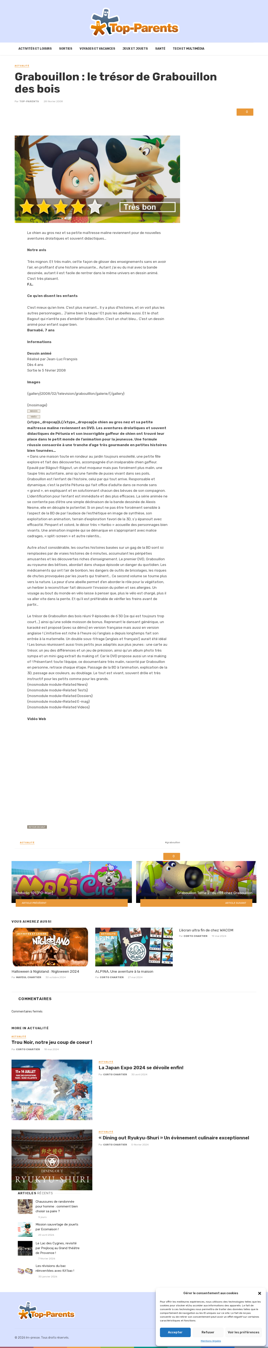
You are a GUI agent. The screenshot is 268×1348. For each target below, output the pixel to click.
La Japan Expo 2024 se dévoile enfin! (141, 1067)
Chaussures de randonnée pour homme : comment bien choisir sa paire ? (57, 1206)
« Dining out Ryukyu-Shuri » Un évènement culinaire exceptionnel (174, 1137)
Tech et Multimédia (188, 48)
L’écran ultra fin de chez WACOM (206, 930)
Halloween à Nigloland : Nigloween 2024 (45, 971)
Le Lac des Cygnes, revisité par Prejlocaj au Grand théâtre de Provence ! (58, 1248)
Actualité (22, 66)
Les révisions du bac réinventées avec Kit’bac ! (55, 1268)
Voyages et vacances (97, 48)
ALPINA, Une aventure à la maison (124, 971)
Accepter (175, 1332)
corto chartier (112, 977)
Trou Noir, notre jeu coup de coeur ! (52, 1042)
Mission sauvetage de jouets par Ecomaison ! (57, 1227)
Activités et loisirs (35, 48)
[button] (260, 1293)
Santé (160, 48)
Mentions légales (211, 1340)
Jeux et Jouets (135, 48)
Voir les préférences (243, 1332)
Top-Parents (29, 101)
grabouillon (173, 842)
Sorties (65, 48)
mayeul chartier (28, 977)
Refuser (208, 1332)
